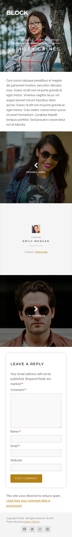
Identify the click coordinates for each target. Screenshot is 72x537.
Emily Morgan (36, 241)
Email (15, 446)
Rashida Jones (36, 172)
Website (16, 460)
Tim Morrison (36, 315)
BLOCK (17, 12)
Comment (18, 390)
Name (15, 431)
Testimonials (41, 252)
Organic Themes (31, 521)
